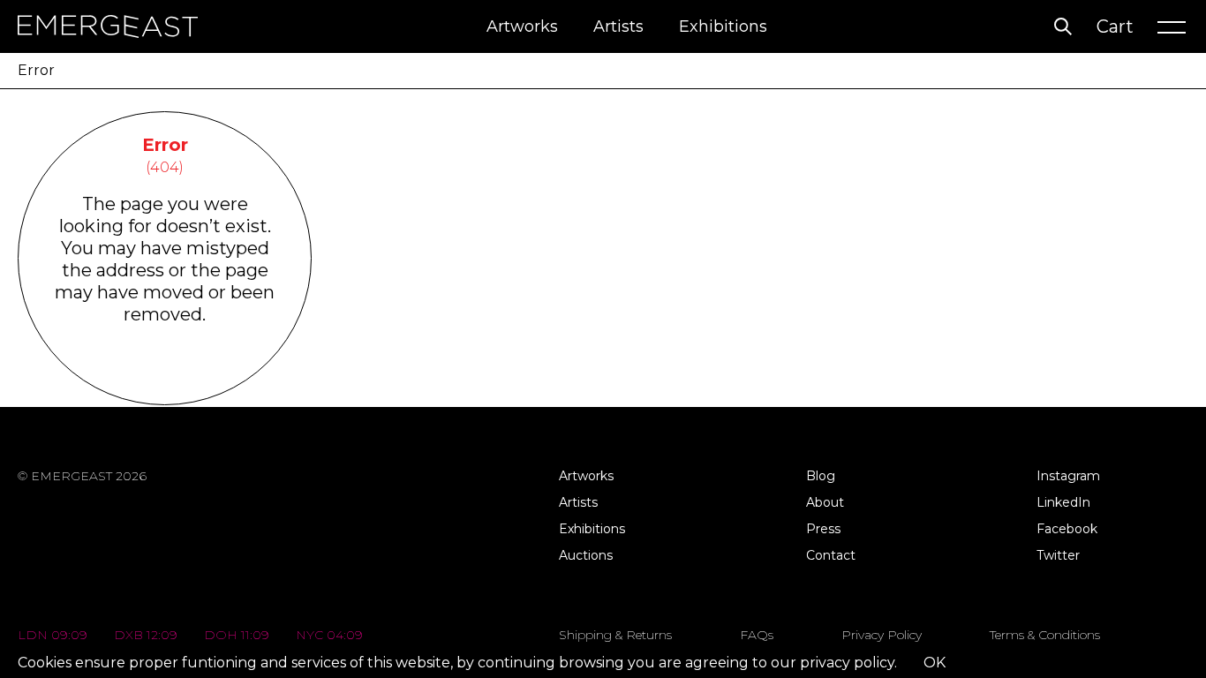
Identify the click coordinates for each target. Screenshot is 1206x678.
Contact (831, 555)
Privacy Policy (881, 635)
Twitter (1058, 555)
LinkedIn (1063, 502)
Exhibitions (723, 26)
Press (823, 529)
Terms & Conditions (1045, 635)
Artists (618, 26)
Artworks (522, 26)
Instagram (1068, 476)
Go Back (164, 381)
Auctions (586, 555)
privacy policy (847, 662)
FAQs (756, 635)
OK (934, 662)
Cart (1115, 26)
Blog (820, 476)
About (825, 502)
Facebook (1066, 529)
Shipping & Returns (615, 635)
